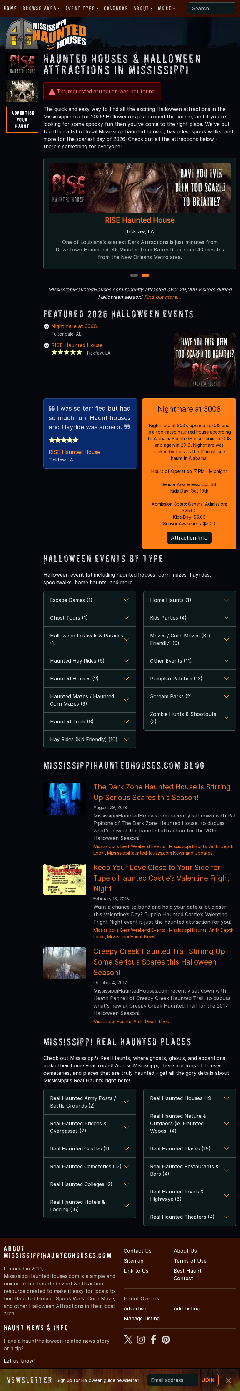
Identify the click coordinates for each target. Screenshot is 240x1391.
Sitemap (133, 1261)
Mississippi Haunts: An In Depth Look (131, 1021)
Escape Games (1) (71, 600)
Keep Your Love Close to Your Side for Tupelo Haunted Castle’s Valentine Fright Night (161, 878)
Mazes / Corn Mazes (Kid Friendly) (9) (180, 639)
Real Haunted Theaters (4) (182, 1217)
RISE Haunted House (140, 220)
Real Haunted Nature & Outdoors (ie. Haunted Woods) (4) (178, 1123)
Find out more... (163, 297)
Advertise (135, 1308)
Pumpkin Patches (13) (176, 678)
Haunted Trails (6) (72, 721)
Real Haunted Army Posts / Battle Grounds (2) (83, 1102)
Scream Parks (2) (171, 696)
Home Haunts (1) (170, 600)
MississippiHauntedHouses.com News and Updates (159, 852)
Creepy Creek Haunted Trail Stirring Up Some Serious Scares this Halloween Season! (159, 962)
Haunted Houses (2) (74, 678)
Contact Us (138, 1251)
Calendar (116, 8)
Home (10, 8)
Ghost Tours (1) (69, 618)
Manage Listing (142, 1318)
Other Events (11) (171, 661)
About (141, 8)
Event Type (80, 8)
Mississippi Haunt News (131, 936)
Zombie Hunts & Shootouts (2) (183, 718)
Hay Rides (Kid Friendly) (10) (84, 739)
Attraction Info (189, 538)
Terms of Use (190, 1261)
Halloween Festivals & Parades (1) (86, 639)
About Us (185, 1251)
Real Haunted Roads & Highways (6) (177, 1195)
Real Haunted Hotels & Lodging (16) (77, 1205)
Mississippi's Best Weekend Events (129, 846)
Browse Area (39, 8)
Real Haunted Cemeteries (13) (86, 1166)
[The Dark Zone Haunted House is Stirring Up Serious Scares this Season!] (64, 798)
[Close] (228, 1380)
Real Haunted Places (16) (180, 1149)
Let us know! (19, 1361)
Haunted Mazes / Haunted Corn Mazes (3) (82, 700)
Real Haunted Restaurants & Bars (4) (184, 1170)
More (164, 8)
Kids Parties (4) (168, 618)
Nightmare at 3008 (74, 326)
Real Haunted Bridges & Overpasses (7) (78, 1127)
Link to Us (136, 1271)
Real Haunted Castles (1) (79, 1149)
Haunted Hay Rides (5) (77, 661)
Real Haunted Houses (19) (181, 1098)
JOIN (208, 1380)
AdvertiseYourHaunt (23, 119)
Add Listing (187, 1308)
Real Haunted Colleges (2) (81, 1184)
